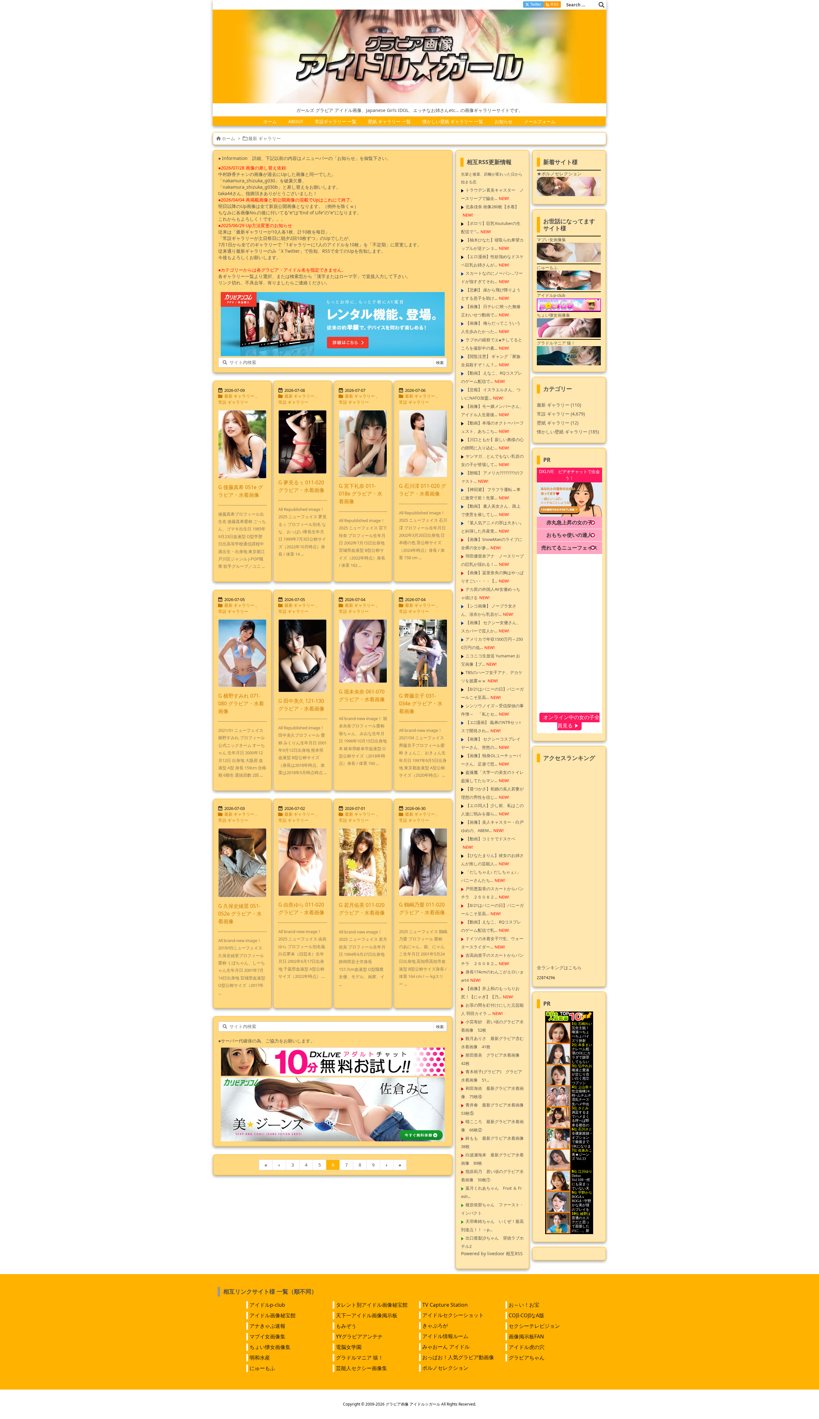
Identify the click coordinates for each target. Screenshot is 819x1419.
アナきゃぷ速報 (267, 1325)
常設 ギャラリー (233, 402)
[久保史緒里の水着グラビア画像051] (242, 862)
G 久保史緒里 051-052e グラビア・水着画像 (240, 913)
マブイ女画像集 (267, 1336)
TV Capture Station (445, 1304)
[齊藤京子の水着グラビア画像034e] (423, 653)
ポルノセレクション (445, 1367)
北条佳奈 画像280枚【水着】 (492, 207)
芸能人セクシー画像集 (361, 1368)
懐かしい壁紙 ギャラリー (568, 432)
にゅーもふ (262, 1368)
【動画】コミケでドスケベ (490, 839)
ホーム (228, 138)
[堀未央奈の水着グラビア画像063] (363, 651)
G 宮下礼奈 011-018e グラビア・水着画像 (360, 493)
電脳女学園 (349, 1347)
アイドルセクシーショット (453, 1315)
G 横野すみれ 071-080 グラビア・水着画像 (241, 703)
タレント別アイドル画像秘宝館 (372, 1304)
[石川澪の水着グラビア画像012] (423, 443)
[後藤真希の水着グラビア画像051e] (242, 444)
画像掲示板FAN (526, 1336)
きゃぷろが (435, 1325)
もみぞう (346, 1325)
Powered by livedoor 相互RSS (492, 1253)
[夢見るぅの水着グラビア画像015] (302, 441)
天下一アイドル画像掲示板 (366, 1315)
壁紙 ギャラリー (557, 423)
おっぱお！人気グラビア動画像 (458, 1357)
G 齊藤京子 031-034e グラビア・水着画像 (420, 703)
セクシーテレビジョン (534, 1325)
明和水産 (260, 1357)
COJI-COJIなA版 (526, 1315)
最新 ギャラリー (239, 396)
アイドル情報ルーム (445, 1336)
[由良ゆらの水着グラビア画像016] (302, 862)
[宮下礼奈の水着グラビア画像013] (363, 443)
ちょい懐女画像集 (270, 1347)
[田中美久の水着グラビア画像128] (302, 655)
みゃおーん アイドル (446, 1346)
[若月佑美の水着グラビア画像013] (363, 862)
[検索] (601, 5)
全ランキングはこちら (559, 967)
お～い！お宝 (524, 1304)
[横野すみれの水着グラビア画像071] (242, 653)
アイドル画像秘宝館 (273, 1315)
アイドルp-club (267, 1304)
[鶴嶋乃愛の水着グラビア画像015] (423, 862)
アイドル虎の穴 (527, 1347)
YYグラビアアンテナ (359, 1336)
